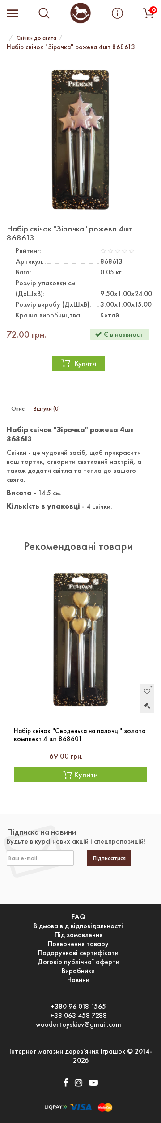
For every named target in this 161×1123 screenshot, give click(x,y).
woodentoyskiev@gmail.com (78, 1024)
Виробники (78, 970)
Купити (85, 363)
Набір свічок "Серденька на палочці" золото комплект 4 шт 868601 (80, 734)
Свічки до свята (36, 38)
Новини (78, 979)
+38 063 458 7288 (78, 1015)
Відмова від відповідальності (78, 926)
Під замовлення (78, 934)
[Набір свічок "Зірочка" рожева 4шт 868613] (80, 139)
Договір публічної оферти (78, 961)
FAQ (78, 917)
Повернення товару (78, 943)
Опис (18, 408)
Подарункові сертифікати (78, 952)
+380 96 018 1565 (78, 1006)
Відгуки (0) (47, 408)
